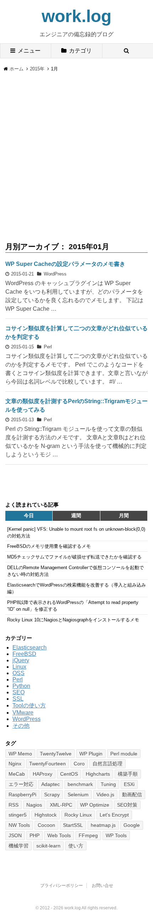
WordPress (55, 274)
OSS (18, 673)
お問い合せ (102, 885)
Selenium (78, 794)
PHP (34, 835)
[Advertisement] (76, 152)
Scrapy (52, 794)
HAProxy (42, 774)
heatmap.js (103, 825)
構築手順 (128, 774)
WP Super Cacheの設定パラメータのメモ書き (65, 264)
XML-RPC (61, 805)
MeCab (17, 774)
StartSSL (73, 825)
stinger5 (18, 815)
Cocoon (46, 825)
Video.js (105, 794)
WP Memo (20, 753)
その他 (21, 726)
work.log (76, 16)
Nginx (15, 763)
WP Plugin (90, 753)
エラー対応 (21, 784)
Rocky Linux (78, 815)
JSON (15, 835)
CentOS (69, 774)
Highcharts (98, 774)
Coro (79, 763)
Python (21, 686)
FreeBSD (24, 654)
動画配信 (132, 794)
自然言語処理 (107, 763)
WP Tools (116, 835)
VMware (22, 713)
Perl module (123, 753)
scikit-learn (48, 846)
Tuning (108, 784)
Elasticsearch (29, 647)
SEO (18, 692)
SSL (17, 699)
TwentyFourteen (47, 763)
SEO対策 (127, 805)
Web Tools (59, 835)
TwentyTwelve (56, 753)
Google (131, 825)
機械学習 (18, 846)
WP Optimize (94, 805)
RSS (14, 805)
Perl (48, 346)
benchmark (80, 784)
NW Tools (19, 825)
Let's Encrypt (114, 815)
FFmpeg (88, 835)
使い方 (75, 846)
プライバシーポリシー (61, 885)
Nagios (34, 805)
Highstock (46, 815)
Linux (19, 667)
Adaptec (50, 784)
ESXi (129, 784)
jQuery (20, 660)
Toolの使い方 (29, 705)
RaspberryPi (22, 794)
